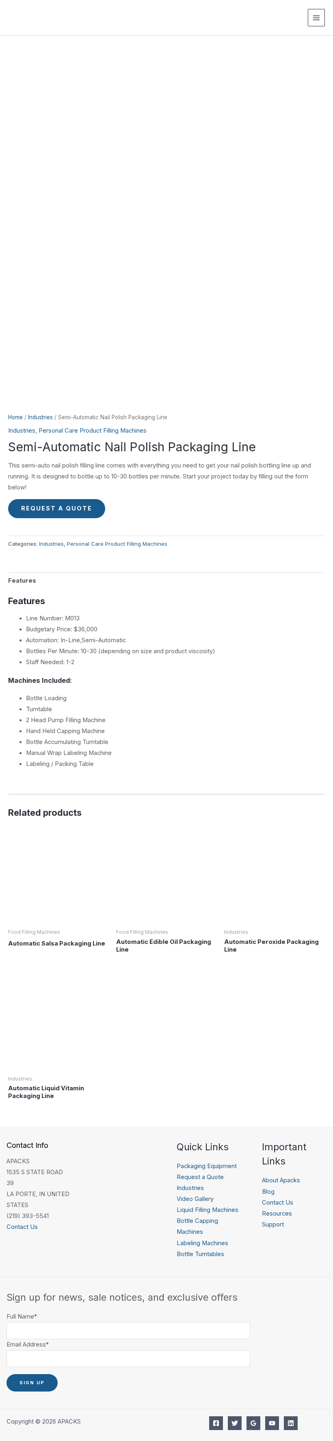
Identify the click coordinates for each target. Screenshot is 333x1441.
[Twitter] (235, 1423)
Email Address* (27, 1344)
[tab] (22, 581)
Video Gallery (195, 1199)
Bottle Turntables (200, 1254)
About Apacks (281, 1180)
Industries (40, 417)
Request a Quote (56, 508)
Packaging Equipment (207, 1166)
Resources (277, 1213)
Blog (268, 1191)
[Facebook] (216, 1423)
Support (273, 1224)
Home (15, 417)
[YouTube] (272, 1423)
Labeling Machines (202, 1243)
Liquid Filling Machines (207, 1210)
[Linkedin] (291, 1423)
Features (22, 580)
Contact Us (22, 1227)
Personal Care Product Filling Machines (93, 430)
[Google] (253, 1423)
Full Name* (21, 1316)
